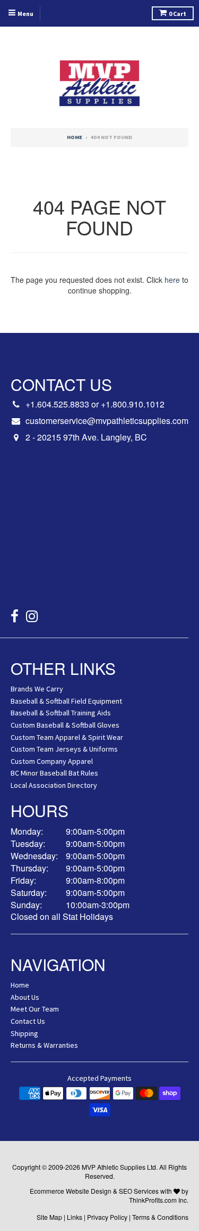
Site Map (49, 1216)
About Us (25, 997)
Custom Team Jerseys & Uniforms (64, 749)
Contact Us (28, 1021)
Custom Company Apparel (52, 761)
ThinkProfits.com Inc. (158, 1199)
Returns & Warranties (44, 1045)
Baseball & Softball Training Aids (61, 713)
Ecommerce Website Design (70, 1190)
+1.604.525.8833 (57, 404)
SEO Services (139, 1190)
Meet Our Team (35, 1009)
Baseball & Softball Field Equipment (66, 701)
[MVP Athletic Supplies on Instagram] (32, 617)
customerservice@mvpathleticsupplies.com (106, 421)
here (172, 279)
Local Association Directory (54, 785)
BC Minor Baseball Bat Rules (54, 773)
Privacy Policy (107, 1216)
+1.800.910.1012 (133, 404)
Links (74, 1216)
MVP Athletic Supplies (113, 1166)
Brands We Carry (37, 689)
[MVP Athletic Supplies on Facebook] (15, 617)
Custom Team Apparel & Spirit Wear (67, 737)
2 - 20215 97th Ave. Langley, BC (86, 437)
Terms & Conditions (160, 1216)
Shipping (24, 1033)
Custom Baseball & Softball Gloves (65, 725)
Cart (177, 14)
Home (74, 137)
